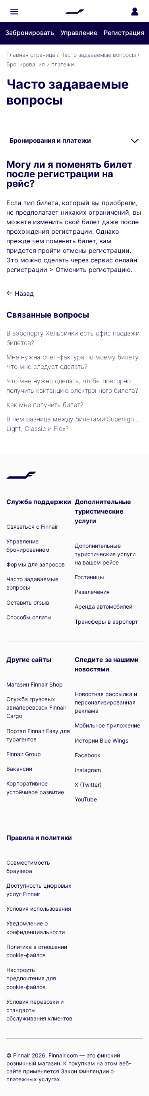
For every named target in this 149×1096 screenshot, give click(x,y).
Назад (23, 293)
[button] (14, 11)
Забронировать (29, 33)
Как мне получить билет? (44, 405)
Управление (78, 33)
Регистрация (124, 33)
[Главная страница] (74, 12)
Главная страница (30, 54)
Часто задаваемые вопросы (98, 54)
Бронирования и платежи (40, 64)
